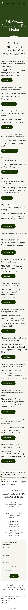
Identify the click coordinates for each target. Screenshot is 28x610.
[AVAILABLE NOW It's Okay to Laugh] (14, 478)
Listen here (6, 127)
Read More (6, 80)
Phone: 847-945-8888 (14, 508)
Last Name (6, 562)
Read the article (8, 226)
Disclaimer (4, 602)
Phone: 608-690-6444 (14, 535)
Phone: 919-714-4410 (14, 517)
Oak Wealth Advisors (7, 584)
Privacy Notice (5, 600)
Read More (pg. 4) (8, 104)
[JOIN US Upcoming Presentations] (14, 473)
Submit (14, 576)
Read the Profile (8, 252)
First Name (6, 555)
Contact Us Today (13, 496)
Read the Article (8, 302)
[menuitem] (5, 601)
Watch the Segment (9, 151)
